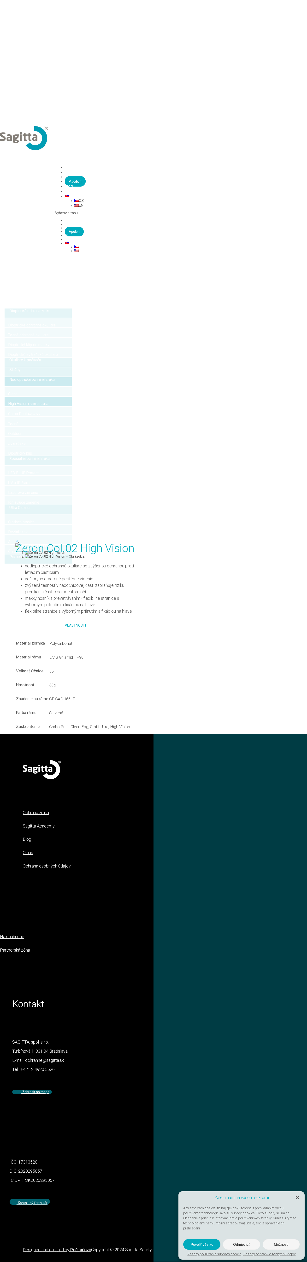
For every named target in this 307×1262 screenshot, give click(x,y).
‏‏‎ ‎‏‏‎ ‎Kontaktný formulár (32, 1203)
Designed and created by (57, 1249)
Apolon (75, 181)
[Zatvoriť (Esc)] (301, 5)
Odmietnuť (241, 1244)
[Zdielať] (291, 5)
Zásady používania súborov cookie (214, 1254)
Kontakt (71, 239)
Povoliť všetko (202, 1244)
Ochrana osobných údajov (47, 865)
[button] (297, 1197)
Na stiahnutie (12, 936)
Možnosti (281, 1244)
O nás (28, 852)
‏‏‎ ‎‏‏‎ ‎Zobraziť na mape (35, 1092)
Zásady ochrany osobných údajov (269, 1254)
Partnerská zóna (15, 950)
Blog (68, 235)
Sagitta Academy (39, 825)
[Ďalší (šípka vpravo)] (298, 631)
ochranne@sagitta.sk (44, 1060)
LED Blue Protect (77, 224)
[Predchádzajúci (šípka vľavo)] (8, 631)
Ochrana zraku (76, 220)
